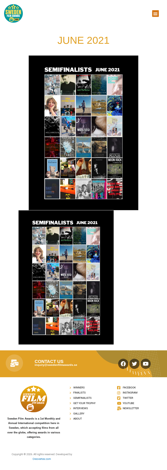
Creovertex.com (42, 458)
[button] (155, 13)
